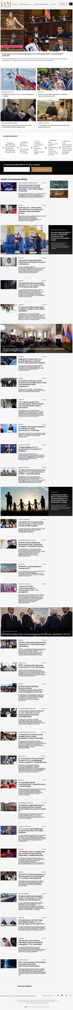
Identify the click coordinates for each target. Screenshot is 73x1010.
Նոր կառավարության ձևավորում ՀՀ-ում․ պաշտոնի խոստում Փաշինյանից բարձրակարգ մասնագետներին (31, 713)
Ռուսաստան (21, 564)
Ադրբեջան (20, 280)
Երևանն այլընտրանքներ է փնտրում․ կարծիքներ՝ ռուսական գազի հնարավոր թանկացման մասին (61, 236)
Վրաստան (20, 205)
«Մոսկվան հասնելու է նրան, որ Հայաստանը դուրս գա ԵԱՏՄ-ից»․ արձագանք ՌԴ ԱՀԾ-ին (36, 634)
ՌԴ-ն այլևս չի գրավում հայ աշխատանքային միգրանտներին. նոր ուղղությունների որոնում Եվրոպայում (31, 404)
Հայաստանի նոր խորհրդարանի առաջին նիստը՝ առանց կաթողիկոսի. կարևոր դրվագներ (30, 736)
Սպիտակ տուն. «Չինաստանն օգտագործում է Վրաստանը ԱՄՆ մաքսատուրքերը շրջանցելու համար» (30, 210)
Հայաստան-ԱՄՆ (22, 662)
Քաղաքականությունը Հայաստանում (11, 46)
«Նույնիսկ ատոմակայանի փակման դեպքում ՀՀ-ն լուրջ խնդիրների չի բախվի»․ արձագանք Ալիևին (31, 472)
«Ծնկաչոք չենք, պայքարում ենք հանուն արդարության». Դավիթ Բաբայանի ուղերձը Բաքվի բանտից (53, 147)
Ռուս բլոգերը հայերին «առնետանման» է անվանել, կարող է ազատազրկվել (31, 784)
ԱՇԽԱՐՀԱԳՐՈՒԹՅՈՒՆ (41, 4)
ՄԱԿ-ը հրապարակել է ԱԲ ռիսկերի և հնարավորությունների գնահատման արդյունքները (32, 964)
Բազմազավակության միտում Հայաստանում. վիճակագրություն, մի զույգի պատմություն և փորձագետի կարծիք (60, 498)
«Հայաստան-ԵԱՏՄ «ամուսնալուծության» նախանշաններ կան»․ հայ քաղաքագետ (28, 589)
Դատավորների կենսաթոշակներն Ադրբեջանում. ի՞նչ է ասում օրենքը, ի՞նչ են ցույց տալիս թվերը (31, 285)
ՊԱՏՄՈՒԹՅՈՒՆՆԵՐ (26, 4)
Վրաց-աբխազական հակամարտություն (27, 182)
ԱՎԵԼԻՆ (53, 4)
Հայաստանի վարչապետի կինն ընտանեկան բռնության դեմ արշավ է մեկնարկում (31, 262)
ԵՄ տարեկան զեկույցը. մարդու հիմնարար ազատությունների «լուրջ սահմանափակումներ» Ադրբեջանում (32, 383)
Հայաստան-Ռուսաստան (7, 91)
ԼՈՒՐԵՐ (14, 4)
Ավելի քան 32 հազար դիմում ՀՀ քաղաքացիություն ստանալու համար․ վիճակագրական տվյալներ (31, 361)
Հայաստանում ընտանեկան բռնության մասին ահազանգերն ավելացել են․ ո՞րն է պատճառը (30, 942)
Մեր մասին (4, 996)
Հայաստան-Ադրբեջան (9, 346)
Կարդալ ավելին (24, 986)
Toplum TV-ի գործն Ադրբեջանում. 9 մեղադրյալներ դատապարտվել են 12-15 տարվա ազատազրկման (32, 876)
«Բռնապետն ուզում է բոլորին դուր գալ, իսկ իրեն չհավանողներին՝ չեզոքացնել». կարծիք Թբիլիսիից (31, 853)
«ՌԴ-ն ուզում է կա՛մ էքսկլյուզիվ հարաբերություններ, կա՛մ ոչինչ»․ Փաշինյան (31, 830)
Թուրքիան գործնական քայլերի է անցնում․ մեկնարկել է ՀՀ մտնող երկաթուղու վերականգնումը (30, 898)
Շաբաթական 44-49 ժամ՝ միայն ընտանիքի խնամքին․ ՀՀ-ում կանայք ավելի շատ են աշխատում (31, 922)
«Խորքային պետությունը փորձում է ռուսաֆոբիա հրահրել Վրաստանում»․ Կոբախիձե (31, 428)
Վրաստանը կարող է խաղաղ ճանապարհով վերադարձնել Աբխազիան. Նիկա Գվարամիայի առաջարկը (30, 188)
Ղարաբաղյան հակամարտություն (9, 123)
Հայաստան (41, 91)
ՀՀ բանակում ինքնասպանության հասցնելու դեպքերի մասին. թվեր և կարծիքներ (31, 309)
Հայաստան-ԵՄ (22, 756)
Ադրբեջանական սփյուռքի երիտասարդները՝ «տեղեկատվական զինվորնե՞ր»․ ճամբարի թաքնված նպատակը (30, 689)
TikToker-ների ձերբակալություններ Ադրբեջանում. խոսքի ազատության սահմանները (32, 644)
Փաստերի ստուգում (23, 959)
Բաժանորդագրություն (42, 169)
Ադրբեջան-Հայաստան (43, 123)
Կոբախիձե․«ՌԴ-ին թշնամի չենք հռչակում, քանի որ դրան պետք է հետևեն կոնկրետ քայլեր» (30, 524)
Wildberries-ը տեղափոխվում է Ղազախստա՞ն (30, 567)
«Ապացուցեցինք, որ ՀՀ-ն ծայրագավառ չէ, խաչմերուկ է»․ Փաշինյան (30, 449)
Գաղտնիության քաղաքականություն (24, 996)
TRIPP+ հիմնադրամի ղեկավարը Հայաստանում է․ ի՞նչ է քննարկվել (31, 666)
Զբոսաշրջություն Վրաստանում (25, 802)
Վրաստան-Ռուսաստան (24, 519)
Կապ (10, 996)
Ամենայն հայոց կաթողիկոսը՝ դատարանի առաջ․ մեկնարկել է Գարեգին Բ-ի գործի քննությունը (30, 544)
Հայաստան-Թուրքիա (23, 893)
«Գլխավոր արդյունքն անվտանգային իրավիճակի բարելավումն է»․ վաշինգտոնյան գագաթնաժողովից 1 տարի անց (33, 350)
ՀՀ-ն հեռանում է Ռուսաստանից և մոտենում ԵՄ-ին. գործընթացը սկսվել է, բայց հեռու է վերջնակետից (32, 760)
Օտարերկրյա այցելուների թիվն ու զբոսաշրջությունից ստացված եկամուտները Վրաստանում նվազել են (32, 808)
